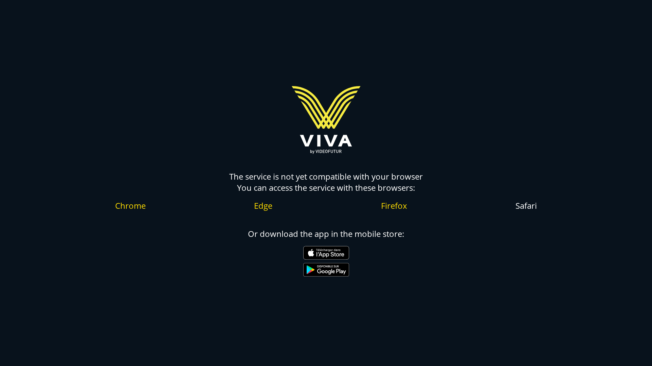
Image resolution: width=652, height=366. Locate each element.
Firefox (394, 205)
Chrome (130, 205)
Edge (263, 205)
